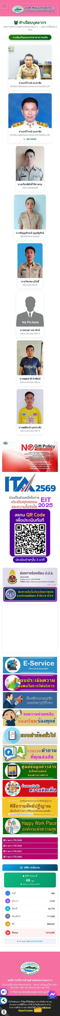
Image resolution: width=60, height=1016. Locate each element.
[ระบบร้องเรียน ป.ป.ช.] (4, 992)
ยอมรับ (37, 1010)
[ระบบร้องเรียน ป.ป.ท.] (4, 1000)
